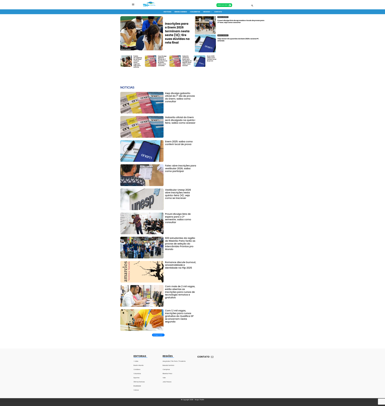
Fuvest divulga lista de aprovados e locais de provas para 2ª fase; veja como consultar (240, 21)
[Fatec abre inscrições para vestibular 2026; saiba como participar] (142, 175)
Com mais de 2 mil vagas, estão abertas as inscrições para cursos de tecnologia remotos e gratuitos (180, 292)
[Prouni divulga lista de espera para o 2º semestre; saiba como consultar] (142, 223)
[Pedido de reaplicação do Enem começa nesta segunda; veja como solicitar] (126, 61)
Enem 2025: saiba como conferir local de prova (211, 58)
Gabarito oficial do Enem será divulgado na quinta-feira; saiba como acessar (186, 60)
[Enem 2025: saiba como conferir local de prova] (199, 61)
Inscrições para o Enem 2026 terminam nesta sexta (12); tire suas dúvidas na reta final (177, 33)
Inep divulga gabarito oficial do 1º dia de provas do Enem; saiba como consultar (162, 60)
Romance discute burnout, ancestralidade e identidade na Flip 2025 (180, 265)
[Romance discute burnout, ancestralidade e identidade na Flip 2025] (142, 272)
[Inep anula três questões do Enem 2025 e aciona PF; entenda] (205, 43)
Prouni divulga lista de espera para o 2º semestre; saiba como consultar (178, 218)
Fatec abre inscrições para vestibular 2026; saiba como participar (180, 168)
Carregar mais (157, 335)
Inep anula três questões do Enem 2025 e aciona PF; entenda (238, 40)
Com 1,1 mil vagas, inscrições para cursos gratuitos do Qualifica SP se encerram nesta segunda (179, 316)
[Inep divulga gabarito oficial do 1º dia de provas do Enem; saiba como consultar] (150, 61)
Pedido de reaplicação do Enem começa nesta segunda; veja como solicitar (137, 61)
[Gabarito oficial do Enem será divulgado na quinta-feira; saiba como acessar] (175, 61)
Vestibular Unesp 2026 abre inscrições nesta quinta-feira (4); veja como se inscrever (178, 194)
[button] (252, 5)
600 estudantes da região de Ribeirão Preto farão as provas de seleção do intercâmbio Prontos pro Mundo (180, 243)
